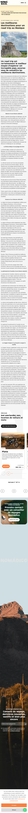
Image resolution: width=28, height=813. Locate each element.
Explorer (6, 466)
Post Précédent (2, 491)
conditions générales (15, 730)
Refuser (14, 810)
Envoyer (25, 724)
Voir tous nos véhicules (9, 426)
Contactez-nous (14, 519)
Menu (22, 2)
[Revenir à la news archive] (14, 491)
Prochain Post (25, 491)
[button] (8, 473)
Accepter (14, 805)
